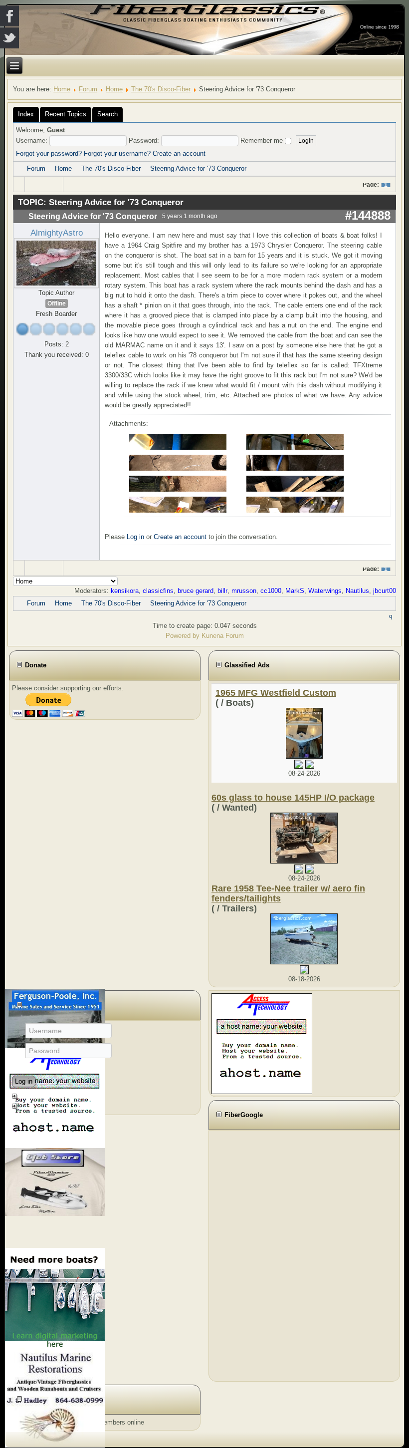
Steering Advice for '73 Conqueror (198, 168)
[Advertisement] (266, 1254)
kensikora (125, 590)
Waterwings (325, 590)
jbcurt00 (384, 590)
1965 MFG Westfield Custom (275, 693)
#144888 (368, 215)
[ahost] (261, 1043)
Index (26, 114)
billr (222, 590)
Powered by (183, 635)
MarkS (294, 590)
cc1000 (270, 590)
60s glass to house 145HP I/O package (293, 798)
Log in (135, 537)
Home (61, 89)
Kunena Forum (223, 635)
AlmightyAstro (56, 233)
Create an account (179, 153)
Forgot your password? (49, 153)
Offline (56, 303)
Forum (88, 89)
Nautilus (357, 590)
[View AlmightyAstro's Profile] (56, 263)
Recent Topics (65, 114)
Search (107, 114)
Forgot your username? (117, 153)
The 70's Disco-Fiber (161, 89)
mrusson (243, 590)
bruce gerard (195, 590)
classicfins (158, 590)
